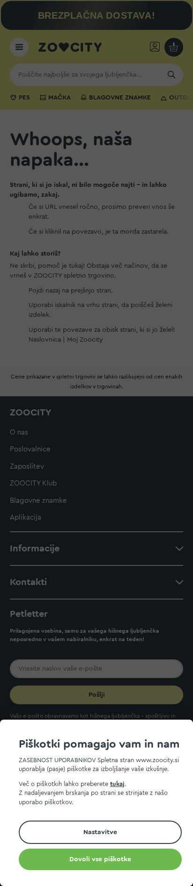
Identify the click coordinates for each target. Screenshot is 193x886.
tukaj (117, 784)
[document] (100, 804)
